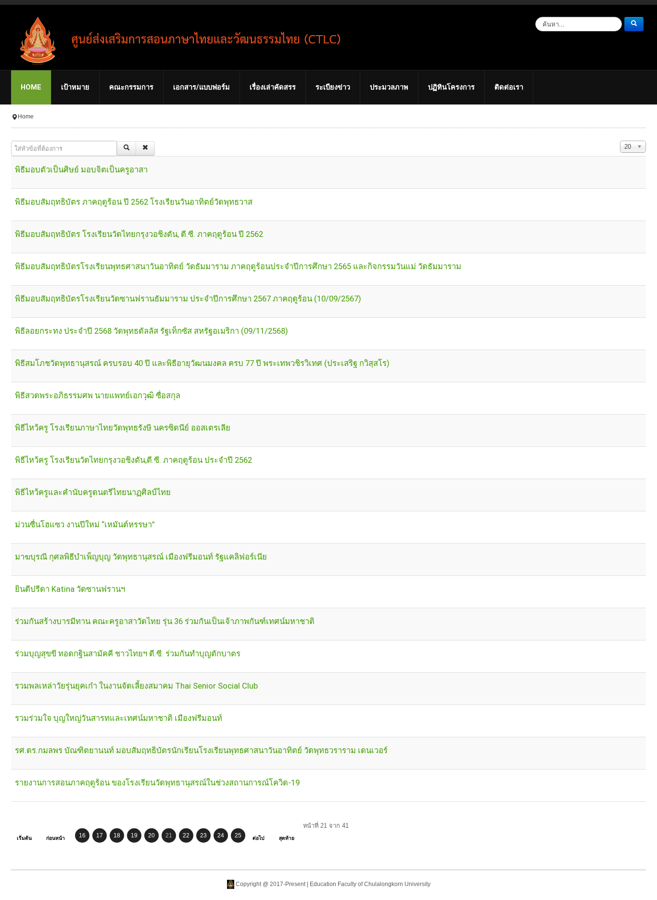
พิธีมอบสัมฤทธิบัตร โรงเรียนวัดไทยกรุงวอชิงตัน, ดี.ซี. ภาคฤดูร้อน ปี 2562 (139, 234)
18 (117, 835)
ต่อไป (259, 838)
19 (134, 835)
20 (151, 835)
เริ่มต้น (24, 838)
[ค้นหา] (126, 148)
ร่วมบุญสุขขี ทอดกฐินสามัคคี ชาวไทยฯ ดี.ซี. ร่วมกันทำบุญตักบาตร (127, 653)
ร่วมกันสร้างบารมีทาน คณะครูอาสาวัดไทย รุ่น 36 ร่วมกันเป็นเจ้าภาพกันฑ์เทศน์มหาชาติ (165, 621)
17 (99, 835)
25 (238, 835)
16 (82, 835)
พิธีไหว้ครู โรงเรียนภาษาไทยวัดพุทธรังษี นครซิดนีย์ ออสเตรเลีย (122, 427)
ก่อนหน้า (55, 838)
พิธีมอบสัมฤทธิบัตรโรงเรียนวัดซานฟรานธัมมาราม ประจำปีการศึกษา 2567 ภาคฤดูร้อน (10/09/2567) (188, 298)
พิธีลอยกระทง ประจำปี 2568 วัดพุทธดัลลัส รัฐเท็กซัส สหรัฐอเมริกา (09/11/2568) (151, 331)
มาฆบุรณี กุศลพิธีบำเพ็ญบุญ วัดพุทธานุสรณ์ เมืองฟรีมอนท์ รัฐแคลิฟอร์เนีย (141, 556)
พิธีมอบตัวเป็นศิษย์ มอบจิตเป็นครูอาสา (81, 169)
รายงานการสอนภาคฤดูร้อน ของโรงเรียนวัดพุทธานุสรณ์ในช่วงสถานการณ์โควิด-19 (157, 782)
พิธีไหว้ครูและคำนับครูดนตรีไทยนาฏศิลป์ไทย (93, 492)
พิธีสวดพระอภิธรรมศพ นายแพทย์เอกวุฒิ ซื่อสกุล (97, 395)
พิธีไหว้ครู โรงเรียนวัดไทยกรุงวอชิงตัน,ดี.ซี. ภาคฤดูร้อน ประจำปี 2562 (133, 460)
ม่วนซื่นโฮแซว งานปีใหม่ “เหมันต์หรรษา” (85, 524)
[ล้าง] (145, 148)
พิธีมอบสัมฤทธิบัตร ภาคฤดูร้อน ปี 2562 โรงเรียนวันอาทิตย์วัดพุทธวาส (134, 202)
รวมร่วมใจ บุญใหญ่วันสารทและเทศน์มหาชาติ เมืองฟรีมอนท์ (118, 718)
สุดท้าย (286, 838)
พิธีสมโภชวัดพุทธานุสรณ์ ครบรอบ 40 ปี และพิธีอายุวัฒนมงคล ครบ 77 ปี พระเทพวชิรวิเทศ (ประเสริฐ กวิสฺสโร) (202, 363)
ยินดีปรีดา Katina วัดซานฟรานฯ (70, 589)
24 (220, 835)
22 (186, 835)
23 (203, 835)
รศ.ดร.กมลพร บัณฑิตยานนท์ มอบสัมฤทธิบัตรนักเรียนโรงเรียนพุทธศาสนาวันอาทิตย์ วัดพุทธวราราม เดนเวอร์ (201, 750)
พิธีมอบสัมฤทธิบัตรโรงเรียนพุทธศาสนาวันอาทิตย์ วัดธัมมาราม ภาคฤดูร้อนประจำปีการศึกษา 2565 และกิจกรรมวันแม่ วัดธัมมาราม (238, 266)
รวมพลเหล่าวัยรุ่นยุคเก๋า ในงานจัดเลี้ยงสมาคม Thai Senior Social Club (136, 686)
